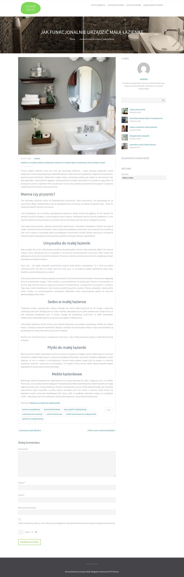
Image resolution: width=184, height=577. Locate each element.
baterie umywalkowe (31, 409)
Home (72, 39)
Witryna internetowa (27, 507)
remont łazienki (133, 5)
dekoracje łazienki (63, 163)
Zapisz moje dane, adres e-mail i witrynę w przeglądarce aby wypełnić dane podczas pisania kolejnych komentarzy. (66, 523)
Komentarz (23, 449)
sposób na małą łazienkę (32, 418)
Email (21, 495)
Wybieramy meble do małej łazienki (45, 403)
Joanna (37, 158)
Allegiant (95, 571)
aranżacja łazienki (116, 5)
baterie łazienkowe (46, 163)
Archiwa (125, 174)
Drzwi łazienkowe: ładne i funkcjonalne (146, 118)
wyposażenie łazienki (153, 5)
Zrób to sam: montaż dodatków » (101, 430)
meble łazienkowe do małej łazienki (81, 414)
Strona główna (98, 5)
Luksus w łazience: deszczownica (143, 127)
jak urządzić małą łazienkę (75, 409)
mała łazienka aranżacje (32, 414)
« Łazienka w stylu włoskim (29, 430)
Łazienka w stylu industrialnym (143, 144)
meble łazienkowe (78, 163)
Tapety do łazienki (137, 109)
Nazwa (21, 482)
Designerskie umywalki (139, 136)
